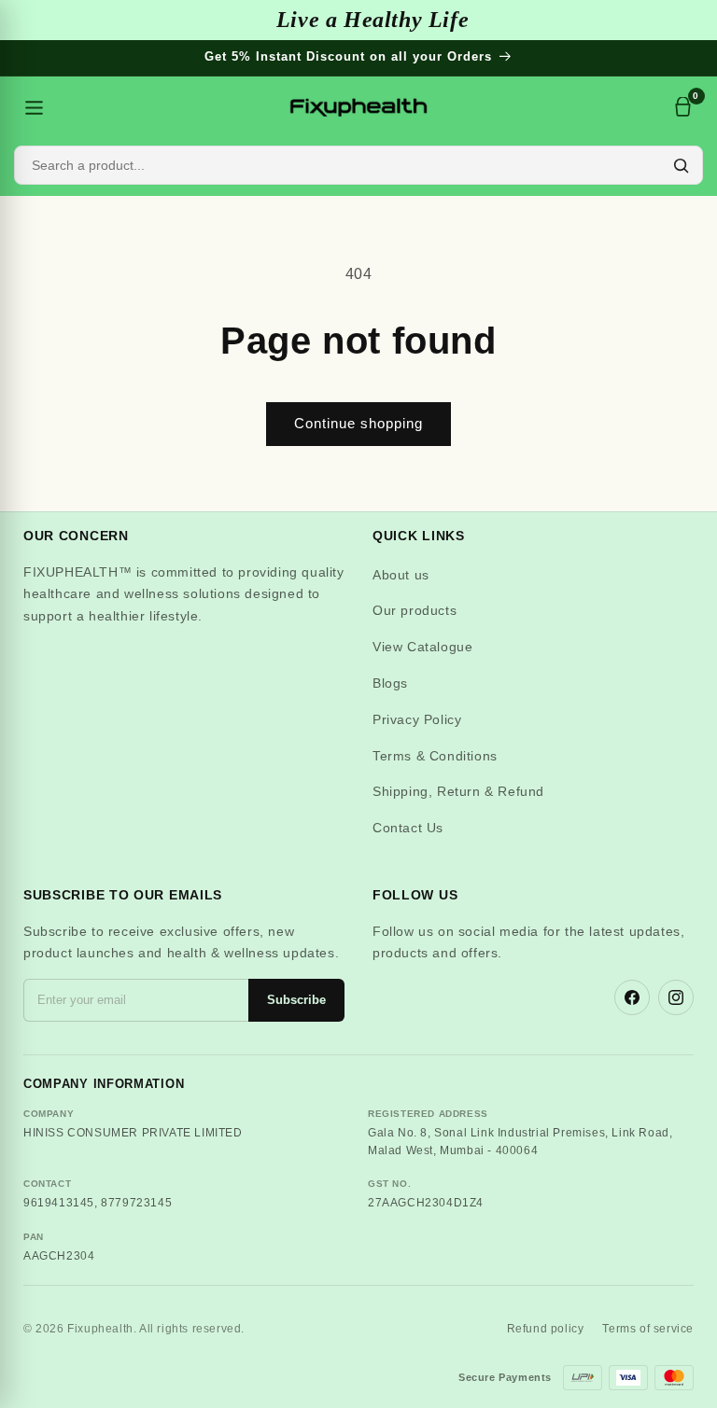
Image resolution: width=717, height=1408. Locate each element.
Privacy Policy (417, 719)
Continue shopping (358, 423)
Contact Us (408, 827)
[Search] (680, 165)
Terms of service (648, 1328)
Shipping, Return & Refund (458, 791)
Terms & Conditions (435, 755)
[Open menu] (33, 107)
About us (401, 574)
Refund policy (545, 1328)
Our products (415, 610)
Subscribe (296, 1000)
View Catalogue (422, 646)
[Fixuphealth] (358, 107)
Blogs (390, 683)
